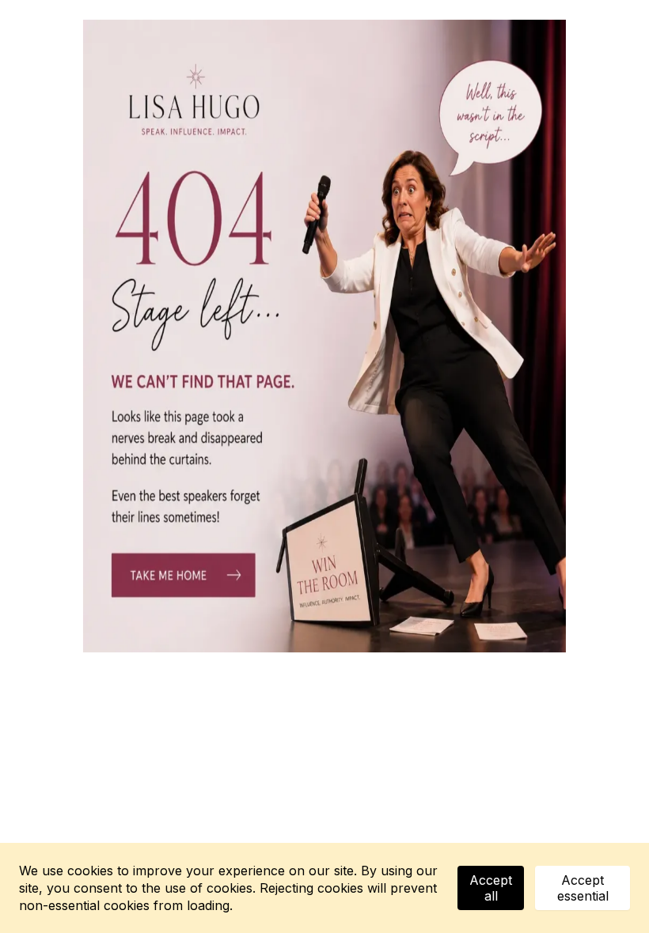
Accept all (490, 888)
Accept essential (583, 888)
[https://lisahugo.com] (324, 336)
